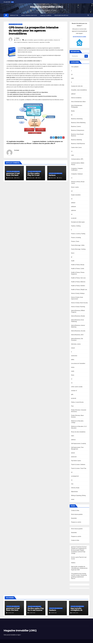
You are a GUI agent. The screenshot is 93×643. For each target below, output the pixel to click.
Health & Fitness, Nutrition (78, 285)
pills (72, 394)
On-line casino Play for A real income (33, 175)
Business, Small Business (78, 143)
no (71, 382)
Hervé (17, 38)
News (72, 375)
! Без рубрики (75, 66)
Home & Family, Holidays (78, 293)
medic (72, 371)
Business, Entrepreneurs (77, 130)
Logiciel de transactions (33, 42)
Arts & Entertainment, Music (78, 101)
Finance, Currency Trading (78, 233)
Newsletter (14, 15)
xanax (72, 499)
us (71, 480)
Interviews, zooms (76, 344)
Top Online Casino (76, 460)
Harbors (52, 175)
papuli (18, 177)
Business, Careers (76, 126)
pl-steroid (73, 398)
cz (71, 177)
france (72, 253)
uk (71, 472)
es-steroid (73, 218)
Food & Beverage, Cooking (78, 249)
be (71, 114)
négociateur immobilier (44, 42)
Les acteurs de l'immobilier (78, 363)
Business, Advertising (77, 118)
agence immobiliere (28, 40)
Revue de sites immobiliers (78, 431)
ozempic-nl (74, 390)
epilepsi (73, 202)
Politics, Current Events (77, 402)
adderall (73, 93)
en (71, 198)
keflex (72, 359)
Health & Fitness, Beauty (77, 264)
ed (71, 191)
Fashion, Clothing (76, 226)
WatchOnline (74, 491)
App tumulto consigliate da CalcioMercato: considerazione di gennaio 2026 (79, 568)
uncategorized (75, 476)
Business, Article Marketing (78, 122)
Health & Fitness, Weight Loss (79, 289)
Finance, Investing (76, 237)
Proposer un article (61, 15)
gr (71, 257)
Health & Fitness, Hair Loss (78, 278)
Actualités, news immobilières (15, 24)
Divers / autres (75, 187)
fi (71, 229)
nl (71, 379)
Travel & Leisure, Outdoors (78, 464)
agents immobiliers (48, 40)
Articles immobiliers (76, 97)
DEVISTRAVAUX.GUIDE (79, 36)
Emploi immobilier (76, 195)
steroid (73, 452)
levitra (72, 367)
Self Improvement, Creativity (78, 443)
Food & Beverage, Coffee (78, 245)
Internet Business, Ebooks (78, 316)
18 (71, 74)
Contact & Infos (45, 15)
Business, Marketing (76, 139)
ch (71, 151)
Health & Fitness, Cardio (77, 268)
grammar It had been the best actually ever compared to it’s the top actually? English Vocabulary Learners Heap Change (79, 550)
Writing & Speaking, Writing (78, 495)
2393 (72, 78)
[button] (88, 15)
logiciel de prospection (22, 42)
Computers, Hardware (77, 174)
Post (72, 406)
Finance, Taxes (75, 241)
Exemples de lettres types (78, 222)
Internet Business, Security (78, 330)
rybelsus (73, 439)
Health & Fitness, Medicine (78, 281)
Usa (72, 483)
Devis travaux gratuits (29, 15)
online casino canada (76, 386)
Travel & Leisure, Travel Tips (78, 468)
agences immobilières (39, 40)
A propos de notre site (77, 86)
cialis (72, 155)
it (71, 351)
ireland (73, 348)
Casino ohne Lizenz (76, 147)
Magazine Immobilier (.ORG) (46, 6)
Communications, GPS (77, 159)
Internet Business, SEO (77, 334)
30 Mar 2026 (11, 612)
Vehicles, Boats (75, 487)
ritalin (72, 435)
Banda (73, 111)
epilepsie (73, 206)
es (71, 214)
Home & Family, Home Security (79, 302)
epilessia (73, 210)
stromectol (74, 456)
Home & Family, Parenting (78, 306)
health (72, 260)
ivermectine (74, 355)
